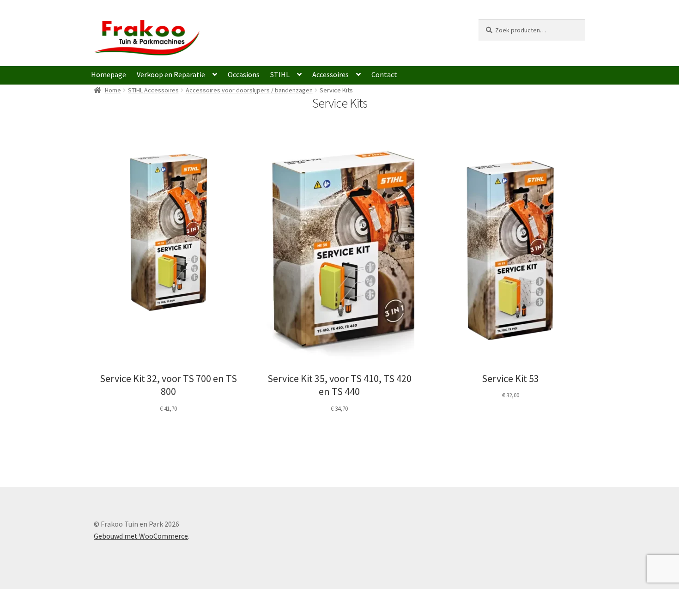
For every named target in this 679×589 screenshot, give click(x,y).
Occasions (244, 74)
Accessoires (330, 74)
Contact (384, 74)
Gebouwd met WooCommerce (141, 535)
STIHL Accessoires (153, 90)
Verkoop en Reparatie (171, 74)
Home (113, 90)
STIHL (280, 74)
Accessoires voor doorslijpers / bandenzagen (249, 90)
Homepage (108, 74)
